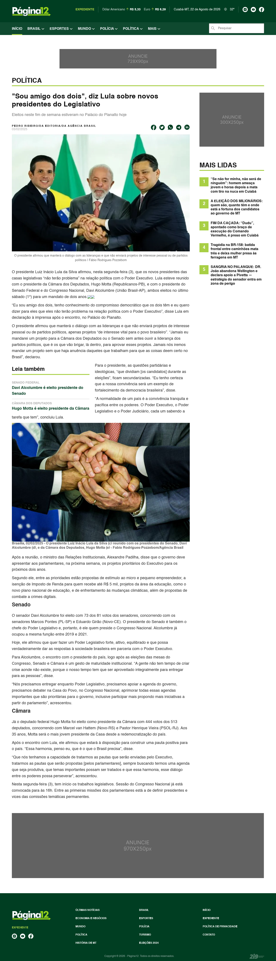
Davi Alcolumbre (100, 291)
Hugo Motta (101, 284)
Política (131, 29)
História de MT (85, 943)
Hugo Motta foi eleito (68, 722)
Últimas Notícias (87, 910)
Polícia (107, 29)
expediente (84, 9)
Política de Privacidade (220, 926)
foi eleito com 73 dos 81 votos (85, 616)
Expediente (211, 918)
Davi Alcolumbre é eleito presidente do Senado (47, 388)
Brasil (34, 29)
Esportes (60, 29)
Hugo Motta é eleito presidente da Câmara (50, 406)
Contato (209, 935)
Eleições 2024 (149, 943)
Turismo (145, 935)
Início (17, 29)
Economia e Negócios (91, 918)
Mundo (85, 29)
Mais (152, 29)
